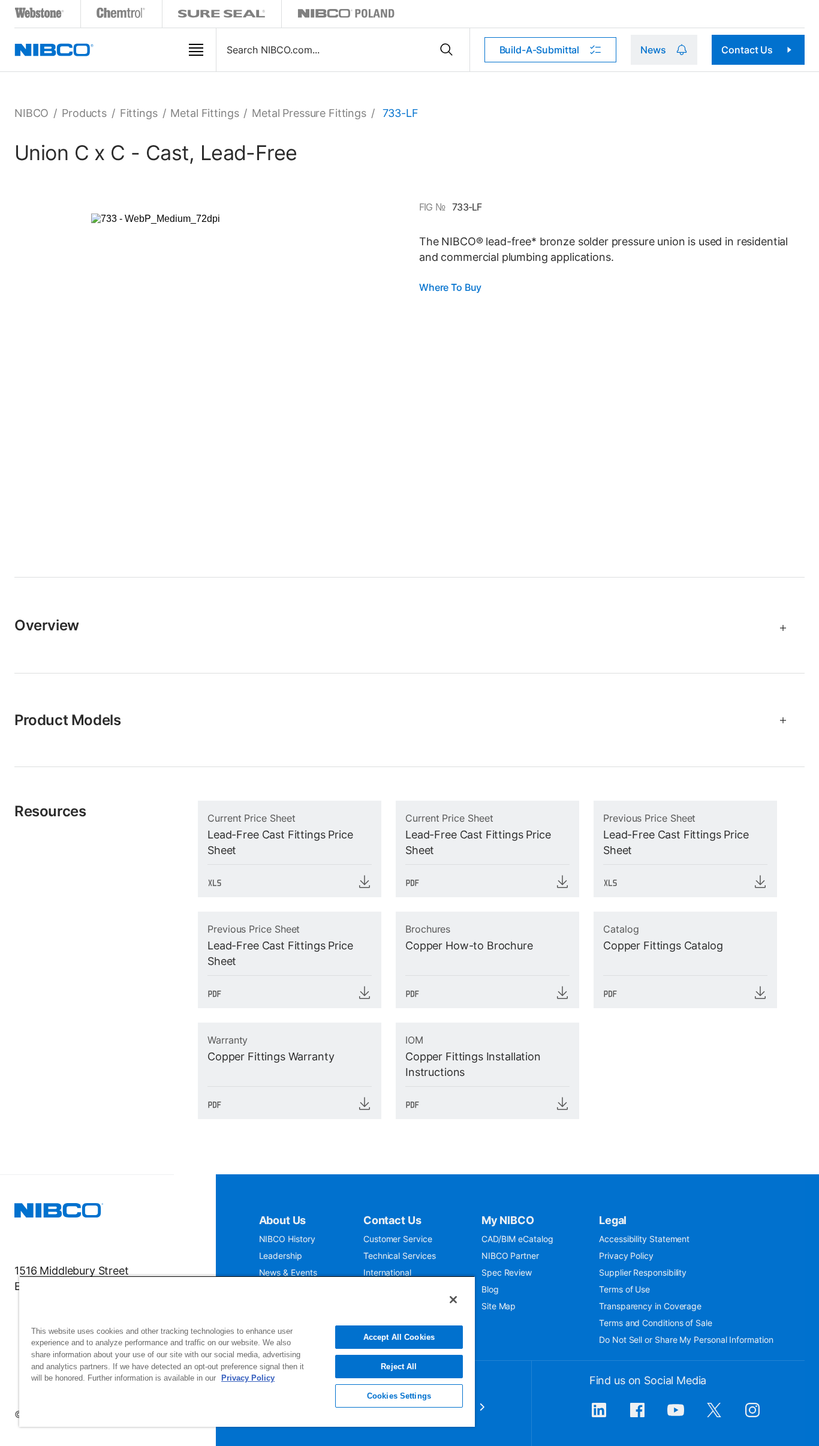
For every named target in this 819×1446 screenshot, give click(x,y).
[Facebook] (637, 1416)
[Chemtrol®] (121, 15)
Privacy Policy (626, 1255)
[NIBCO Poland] (346, 15)
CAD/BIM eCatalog (517, 1239)
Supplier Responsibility (642, 1272)
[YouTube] (675, 1416)
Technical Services (399, 1255)
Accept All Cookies (399, 1337)
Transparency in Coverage (650, 1306)
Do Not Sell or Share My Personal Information (686, 1339)
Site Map (498, 1306)
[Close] (453, 1299)
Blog (490, 1289)
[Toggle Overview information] (778, 628)
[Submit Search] (446, 49)
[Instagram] (752, 1416)
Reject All (399, 1366)
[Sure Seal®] (221, 15)
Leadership (280, 1255)
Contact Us (747, 50)
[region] (247, 1351)
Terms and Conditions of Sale (655, 1323)
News (653, 50)
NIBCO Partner (510, 1255)
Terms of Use (624, 1289)
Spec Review (506, 1272)
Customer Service (397, 1239)
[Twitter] (714, 1416)
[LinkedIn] (599, 1416)
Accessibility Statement (644, 1239)
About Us (282, 1220)
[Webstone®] (39, 15)
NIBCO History (287, 1239)
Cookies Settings (399, 1395)
